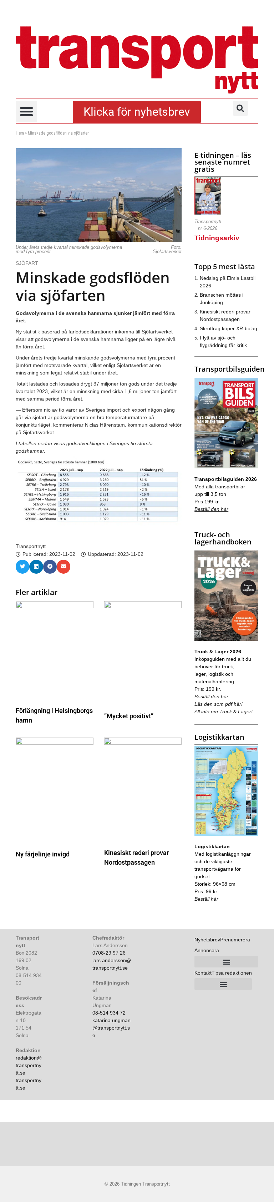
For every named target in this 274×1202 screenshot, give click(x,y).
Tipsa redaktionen (232, 973)
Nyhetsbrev (207, 939)
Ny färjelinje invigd (43, 854)
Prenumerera (235, 939)
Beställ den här (211, 509)
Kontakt (203, 973)
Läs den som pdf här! (218, 704)
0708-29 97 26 (109, 953)
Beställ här (206, 899)
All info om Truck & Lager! (223, 711)
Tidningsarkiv (216, 238)
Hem (20, 133)
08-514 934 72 (109, 1013)
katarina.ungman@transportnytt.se (111, 1027)
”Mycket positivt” (128, 716)
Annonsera (206, 950)
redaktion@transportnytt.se (29, 1065)
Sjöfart (28, 263)
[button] (26, 111)
